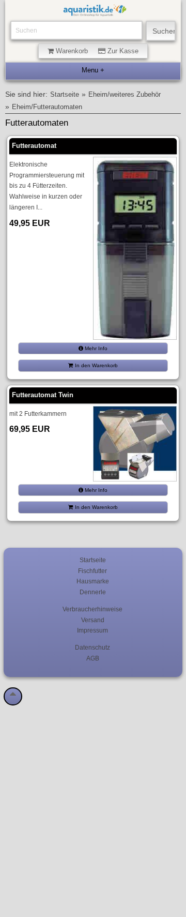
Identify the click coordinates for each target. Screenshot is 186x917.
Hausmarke (92, 581)
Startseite (64, 94)
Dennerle (93, 592)
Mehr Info (95, 348)
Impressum (92, 630)
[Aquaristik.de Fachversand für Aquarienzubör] (94, 12)
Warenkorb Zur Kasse (96, 51)
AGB (92, 658)
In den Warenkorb (95, 365)
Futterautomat (34, 145)
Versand (92, 620)
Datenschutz (92, 647)
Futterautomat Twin (42, 395)
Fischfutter (92, 570)
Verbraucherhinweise (92, 609)
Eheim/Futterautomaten (47, 107)
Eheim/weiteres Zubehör (124, 94)
